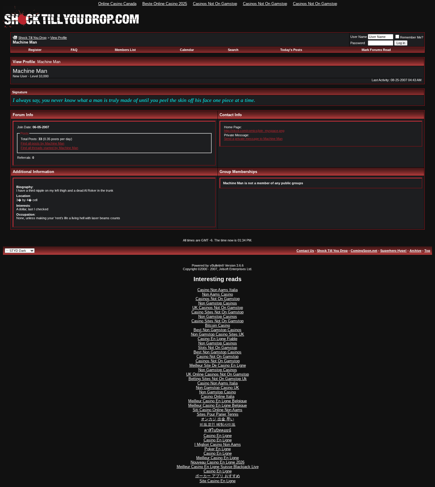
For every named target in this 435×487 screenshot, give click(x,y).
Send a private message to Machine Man (253, 138)
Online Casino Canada (117, 3)
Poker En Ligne (217, 449)
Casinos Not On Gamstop (215, 3)
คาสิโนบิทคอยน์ (217, 430)
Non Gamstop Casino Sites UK (217, 334)
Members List (125, 50)
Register (34, 50)
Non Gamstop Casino (217, 392)
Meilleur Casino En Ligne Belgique (217, 401)
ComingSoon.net (364, 250)
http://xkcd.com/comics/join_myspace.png (254, 130)
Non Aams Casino (217, 294)
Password (357, 43)
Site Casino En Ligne (217, 481)
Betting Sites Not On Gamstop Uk (217, 379)
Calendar (187, 50)
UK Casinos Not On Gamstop (217, 307)
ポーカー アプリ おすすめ (217, 476)
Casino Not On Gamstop (217, 356)
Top (427, 250)
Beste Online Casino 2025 (164, 3)
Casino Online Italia (217, 396)
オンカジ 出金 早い (217, 419)
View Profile (58, 37)
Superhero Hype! (393, 250)
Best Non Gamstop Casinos (217, 330)
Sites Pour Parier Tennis (218, 414)
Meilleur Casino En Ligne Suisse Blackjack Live (218, 466)
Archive (415, 250)
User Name (358, 37)
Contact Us (305, 250)
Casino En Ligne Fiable (217, 339)
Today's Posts (291, 50)
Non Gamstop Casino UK (217, 387)
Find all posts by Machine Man (42, 143)
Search (233, 50)
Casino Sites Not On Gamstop (217, 312)
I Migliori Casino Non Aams (217, 444)
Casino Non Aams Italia (217, 290)
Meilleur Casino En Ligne (217, 458)
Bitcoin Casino (217, 325)
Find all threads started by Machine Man (49, 148)
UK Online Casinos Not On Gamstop (217, 374)
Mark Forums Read (376, 50)
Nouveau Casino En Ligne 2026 (217, 462)
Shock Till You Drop (32, 37)
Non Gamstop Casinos (217, 303)
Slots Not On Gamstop (217, 347)
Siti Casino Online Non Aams (217, 410)
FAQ (74, 50)
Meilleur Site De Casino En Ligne (217, 365)
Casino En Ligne (218, 435)
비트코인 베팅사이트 (218, 424)
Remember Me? (411, 37)
